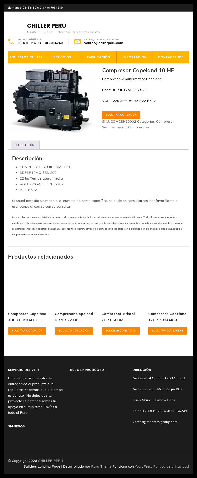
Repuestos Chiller (26, 57)
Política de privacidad (171, 466)
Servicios (62, 57)
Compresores (138, 127)
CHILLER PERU (46, 26)
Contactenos (171, 57)
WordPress (143, 466)
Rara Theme (102, 466)
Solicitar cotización (121, 114)
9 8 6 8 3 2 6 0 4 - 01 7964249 (43, 8)
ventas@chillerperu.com (103, 43)
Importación (135, 57)
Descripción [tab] (25, 145)
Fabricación (98, 57)
